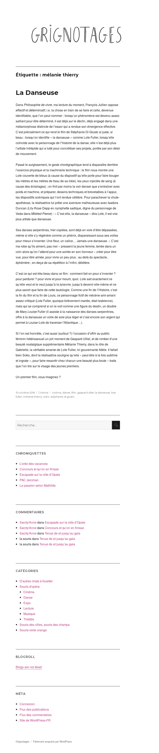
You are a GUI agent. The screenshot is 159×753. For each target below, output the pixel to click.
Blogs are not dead (29, 667)
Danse (28, 597)
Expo (27, 603)
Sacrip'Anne (28, 522)
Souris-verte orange (33, 630)
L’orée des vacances (34, 463)
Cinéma (43, 392)
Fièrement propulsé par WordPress (52, 741)
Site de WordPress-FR (35, 720)
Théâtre (28, 619)
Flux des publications (34, 709)
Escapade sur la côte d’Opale (40, 474)
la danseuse (102, 392)
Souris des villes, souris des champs (45, 624)
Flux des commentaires (36, 715)
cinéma (56, 392)
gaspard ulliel (85, 392)
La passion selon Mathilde (38, 485)
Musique (29, 613)
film (73, 392)
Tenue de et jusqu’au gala (62, 533)
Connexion (27, 704)
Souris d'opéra (30, 586)
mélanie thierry (32, 396)
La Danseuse (37, 92)
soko (46, 396)
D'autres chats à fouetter (36, 581)
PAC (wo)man (29, 480)
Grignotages (22, 741)
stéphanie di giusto (62, 396)
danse (66, 392)
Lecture (28, 608)
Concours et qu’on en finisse (39, 469)
